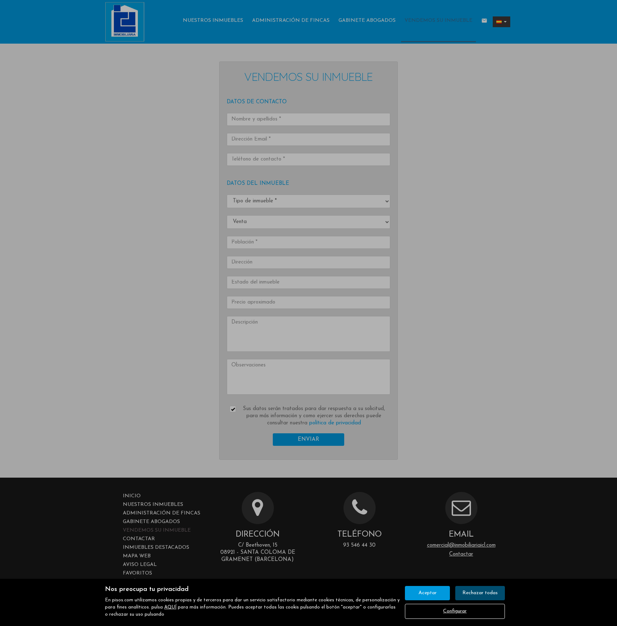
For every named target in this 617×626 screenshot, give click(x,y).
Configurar (455, 611)
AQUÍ (170, 607)
